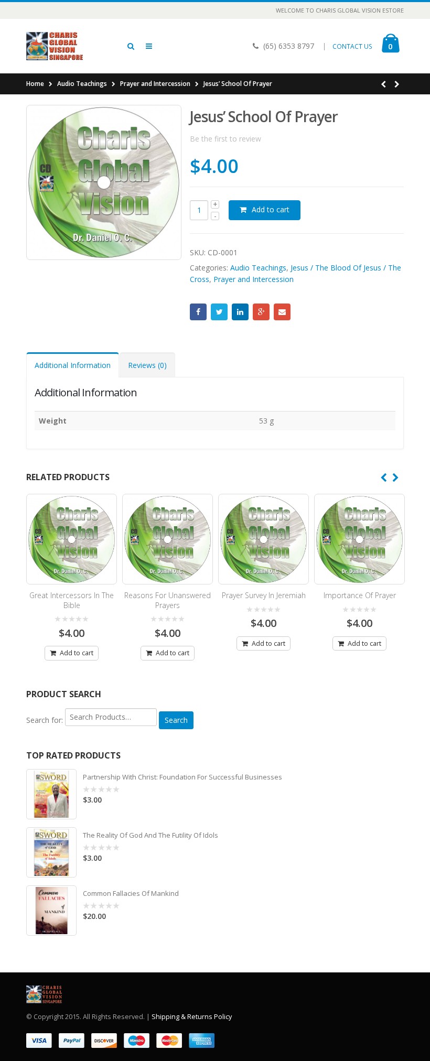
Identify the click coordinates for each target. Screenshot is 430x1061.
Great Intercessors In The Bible (71, 600)
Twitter (219, 312)
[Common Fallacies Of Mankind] (51, 910)
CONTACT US (352, 46)
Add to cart (270, 209)
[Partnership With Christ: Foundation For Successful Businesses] (51, 794)
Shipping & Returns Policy (192, 1016)
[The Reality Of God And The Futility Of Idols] (51, 852)
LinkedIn (240, 312)
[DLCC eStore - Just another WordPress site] (55, 46)
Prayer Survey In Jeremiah (264, 595)
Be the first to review (225, 139)
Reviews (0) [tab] (147, 365)
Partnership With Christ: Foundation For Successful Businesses (182, 777)
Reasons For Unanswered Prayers (167, 600)
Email (282, 312)
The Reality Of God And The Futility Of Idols (150, 835)
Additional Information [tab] (73, 365)
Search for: (44, 720)
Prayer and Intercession (155, 83)
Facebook (198, 312)
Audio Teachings (82, 83)
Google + (261, 312)
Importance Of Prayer (360, 595)
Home (35, 83)
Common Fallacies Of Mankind (131, 893)
